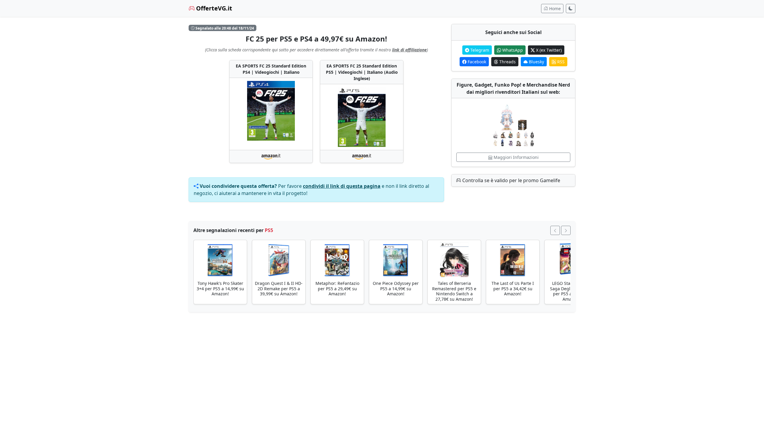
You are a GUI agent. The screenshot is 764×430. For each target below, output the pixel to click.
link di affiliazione (409, 50)
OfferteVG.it (213, 8)
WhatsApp (512, 50)
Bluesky (536, 61)
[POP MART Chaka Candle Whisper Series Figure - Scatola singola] (513, 125)
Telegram (479, 50)
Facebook (476, 61)
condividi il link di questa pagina (342, 186)
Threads (507, 61)
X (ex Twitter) (548, 50)
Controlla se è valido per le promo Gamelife (510, 180)
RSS (560, 61)
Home (554, 8)
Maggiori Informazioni (515, 157)
